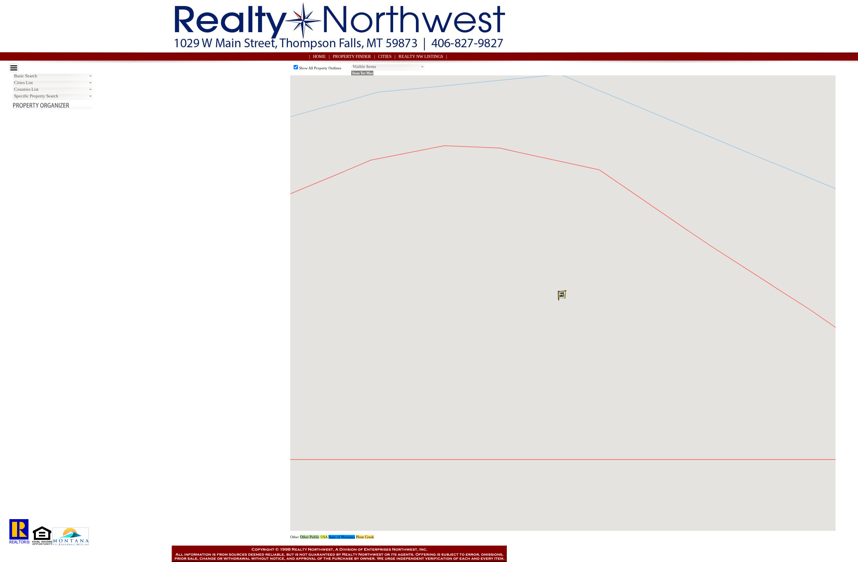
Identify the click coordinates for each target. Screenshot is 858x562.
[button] (562, 296)
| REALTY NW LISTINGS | (420, 56)
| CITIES (384, 56)
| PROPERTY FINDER (351, 56)
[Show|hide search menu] (14, 68)
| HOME (319, 56)
